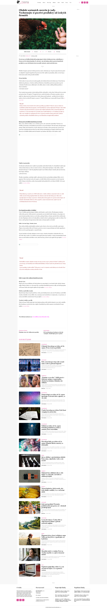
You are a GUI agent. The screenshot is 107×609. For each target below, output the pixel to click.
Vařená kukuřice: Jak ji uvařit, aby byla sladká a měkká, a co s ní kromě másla (52, 490)
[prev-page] (19, 579)
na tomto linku (26, 306)
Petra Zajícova (43, 352)
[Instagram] (85, 2)
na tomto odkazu (26, 183)
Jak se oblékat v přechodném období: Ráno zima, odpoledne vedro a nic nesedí (53, 458)
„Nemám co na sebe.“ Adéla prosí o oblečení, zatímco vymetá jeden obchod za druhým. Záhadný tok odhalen (52, 380)
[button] (79, 2)
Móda (42, 455)
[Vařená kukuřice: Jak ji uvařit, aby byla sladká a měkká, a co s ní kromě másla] (29, 491)
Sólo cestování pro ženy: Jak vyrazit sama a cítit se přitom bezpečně (52, 362)
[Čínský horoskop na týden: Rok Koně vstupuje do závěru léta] (29, 413)
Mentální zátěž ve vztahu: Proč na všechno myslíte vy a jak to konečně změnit (52, 552)
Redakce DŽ (28, 55)
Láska (42, 549)
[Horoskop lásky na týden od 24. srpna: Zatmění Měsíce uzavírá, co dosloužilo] (29, 445)
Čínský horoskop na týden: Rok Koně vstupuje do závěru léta (53, 411)
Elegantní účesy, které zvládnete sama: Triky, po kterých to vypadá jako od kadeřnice (53, 537)
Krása (42, 533)
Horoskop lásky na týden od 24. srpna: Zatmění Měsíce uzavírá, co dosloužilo (52, 443)
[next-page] (21, 579)
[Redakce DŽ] (20, 56)
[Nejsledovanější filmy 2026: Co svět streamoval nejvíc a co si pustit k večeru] (29, 570)
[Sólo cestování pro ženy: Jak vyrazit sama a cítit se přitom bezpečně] (29, 365)
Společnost (44, 344)
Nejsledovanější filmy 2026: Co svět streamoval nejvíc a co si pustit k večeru (52, 568)
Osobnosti (43, 375)
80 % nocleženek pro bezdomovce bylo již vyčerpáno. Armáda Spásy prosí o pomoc (53, 333)
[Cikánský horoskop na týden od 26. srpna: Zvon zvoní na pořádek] (29, 349)
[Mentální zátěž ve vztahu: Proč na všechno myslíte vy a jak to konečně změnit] (29, 554)
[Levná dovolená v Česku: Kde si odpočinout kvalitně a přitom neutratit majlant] (29, 523)
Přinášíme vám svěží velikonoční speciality (29, 332)
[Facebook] (82, 2)
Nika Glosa (43, 388)
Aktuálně (43, 502)
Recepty (43, 486)
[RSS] (87, 2)
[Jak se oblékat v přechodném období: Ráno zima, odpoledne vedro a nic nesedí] (29, 460)
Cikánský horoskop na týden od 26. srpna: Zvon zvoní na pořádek (53, 347)
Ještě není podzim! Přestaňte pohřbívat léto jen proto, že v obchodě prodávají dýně (53, 505)
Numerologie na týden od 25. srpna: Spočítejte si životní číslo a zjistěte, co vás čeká (53, 396)
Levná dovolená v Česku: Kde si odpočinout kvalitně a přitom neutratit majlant (51, 521)
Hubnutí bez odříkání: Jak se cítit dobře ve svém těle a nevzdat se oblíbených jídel (52, 474)
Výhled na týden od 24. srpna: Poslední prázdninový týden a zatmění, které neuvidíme (51, 427)
